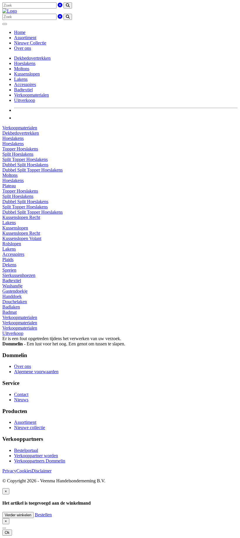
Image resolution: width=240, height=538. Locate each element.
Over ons (22, 48)
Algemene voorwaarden (36, 371)
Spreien (9, 270)
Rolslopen (11, 243)
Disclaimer (42, 470)
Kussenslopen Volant (21, 238)
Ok (7, 532)
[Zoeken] (68, 5)
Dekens (9, 264)
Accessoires (25, 84)
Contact (21, 394)
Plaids (7, 259)
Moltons (21, 68)
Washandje (12, 285)
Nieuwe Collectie (30, 42)
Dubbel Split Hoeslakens (25, 164)
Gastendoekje (15, 291)
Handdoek (12, 296)
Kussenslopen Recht (21, 217)
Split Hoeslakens (17, 154)
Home (19, 32)
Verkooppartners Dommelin (39, 460)
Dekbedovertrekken (32, 58)
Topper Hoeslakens (20, 148)
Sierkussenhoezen (18, 275)
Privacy (9, 470)
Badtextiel (23, 89)
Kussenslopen (27, 73)
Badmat (9, 312)
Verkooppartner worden (36, 455)
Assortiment (25, 37)
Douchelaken (14, 301)
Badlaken (11, 306)
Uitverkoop (24, 100)
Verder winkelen (18, 515)
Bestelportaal (26, 450)
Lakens (21, 79)
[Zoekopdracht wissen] (60, 5)
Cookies (24, 470)
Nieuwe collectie (29, 427)
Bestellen (43, 514)
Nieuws (21, 399)
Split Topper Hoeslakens (25, 159)
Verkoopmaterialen (31, 94)
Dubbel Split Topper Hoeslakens (32, 169)
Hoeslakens (24, 63)
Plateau (9, 185)
